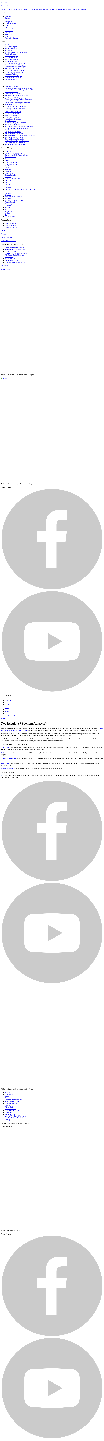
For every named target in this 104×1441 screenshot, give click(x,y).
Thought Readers (6, 237)
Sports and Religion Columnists (15, 137)
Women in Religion (11, 61)
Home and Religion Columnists (15, 108)
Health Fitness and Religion (14, 72)
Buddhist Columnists (11, 86)
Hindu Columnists (11, 104)
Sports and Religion (11, 48)
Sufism (7, 209)
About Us (8, 1092)
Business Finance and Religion (15, 65)
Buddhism (8, 169)
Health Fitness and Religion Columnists (17, 103)
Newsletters (4, 266)
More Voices (9, 31)
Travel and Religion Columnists (15, 143)
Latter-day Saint (54, 9)
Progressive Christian (79, 9)
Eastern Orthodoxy (11, 175)
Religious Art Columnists (13, 132)
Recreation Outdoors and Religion (16, 63)
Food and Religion (11, 47)
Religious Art (9, 50)
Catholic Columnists (11, 92)
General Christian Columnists (14, 101)
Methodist (8, 188)
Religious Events (10, 54)
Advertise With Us (11, 1103)
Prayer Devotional (11, 258)
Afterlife (7, 704)
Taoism (7, 213)
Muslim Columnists (11, 115)
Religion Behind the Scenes (14, 200)
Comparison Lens (10, 223)
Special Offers (5, 6)
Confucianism (9, 173)
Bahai (7, 166)
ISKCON (8, 180)
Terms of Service (10, 1109)
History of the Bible (11, 251)
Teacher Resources (11, 227)
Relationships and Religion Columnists (17, 128)
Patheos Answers (10, 157)
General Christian (34, 9)
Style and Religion (11, 57)
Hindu (42, 9)
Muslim (61, 9)
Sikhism (7, 207)
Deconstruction (10, 715)
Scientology (8, 204)
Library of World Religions (13, 153)
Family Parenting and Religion (14, 70)
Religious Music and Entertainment (16, 52)
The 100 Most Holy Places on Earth (16, 155)
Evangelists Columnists (12, 97)
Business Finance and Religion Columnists (18, 88)
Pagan (7, 36)
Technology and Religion (13, 77)
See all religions (10, 216)
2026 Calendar (9, 151)
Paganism (8, 195)
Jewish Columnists (11, 110)
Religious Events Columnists (14, 133)
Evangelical (25, 9)
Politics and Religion (11, 59)
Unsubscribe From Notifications (15, 1118)
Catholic (9, 9)
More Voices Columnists (13, 112)
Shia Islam (8, 206)
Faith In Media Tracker (8, 241)
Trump (7, 708)
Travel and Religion (11, 79)
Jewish (46, 9)
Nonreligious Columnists (13, 119)
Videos (7, 160)
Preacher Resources (11, 225)
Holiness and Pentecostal (13, 178)
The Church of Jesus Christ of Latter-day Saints (20, 189)
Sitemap (7, 1120)
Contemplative (16, 9)
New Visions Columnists (13, 117)
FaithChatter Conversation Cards (15, 262)
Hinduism (8, 177)
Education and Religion (12, 68)
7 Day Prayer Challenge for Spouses (16, 253)
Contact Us (8, 1112)
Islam (6, 182)
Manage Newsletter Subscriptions (15, 1116)
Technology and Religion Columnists (17, 141)
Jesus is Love (9, 257)
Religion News (10, 45)
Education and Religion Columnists (16, 95)
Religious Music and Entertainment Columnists (20, 135)
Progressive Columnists (12, 124)
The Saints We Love (11, 260)
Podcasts (7, 158)
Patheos (3, 718)
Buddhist (4, 9)
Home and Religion (11, 74)
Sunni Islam (8, 211)
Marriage (8, 700)
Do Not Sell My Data (12, 1110)
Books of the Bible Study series (15, 249)
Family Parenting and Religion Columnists (18, 99)
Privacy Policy (9, 1107)
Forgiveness (9, 697)
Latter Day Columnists (12, 113)
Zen (6, 215)
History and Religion (11, 56)
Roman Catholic (10, 202)
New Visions (68, 9)
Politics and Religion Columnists (15, 123)
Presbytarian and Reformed (13, 196)
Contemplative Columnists (13, 93)
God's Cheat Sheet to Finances (14, 248)
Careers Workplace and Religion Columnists (19, 90)
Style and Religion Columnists (14, 139)
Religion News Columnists (13, 130)
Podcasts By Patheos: (8, 768)
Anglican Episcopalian (12, 164)
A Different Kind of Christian (14, 255)
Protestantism (9, 198)
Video (3, 230)
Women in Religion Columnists (15, 144)
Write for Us (9, 1105)
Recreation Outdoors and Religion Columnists (19, 126)
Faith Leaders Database (12, 162)
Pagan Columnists (10, 121)
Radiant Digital (10, 1114)
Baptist (7, 168)
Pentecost (8, 711)
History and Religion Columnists (15, 106)
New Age (8, 193)
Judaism (7, 184)
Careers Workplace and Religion (15, 67)
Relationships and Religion (13, 76)
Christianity (8, 171)
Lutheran (8, 186)
